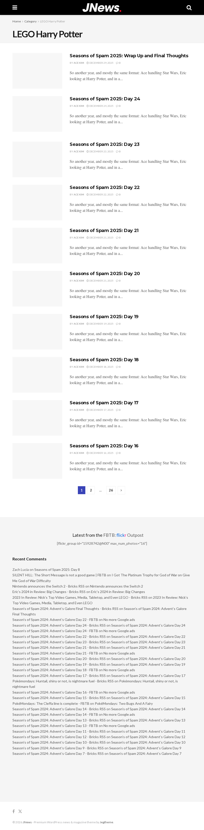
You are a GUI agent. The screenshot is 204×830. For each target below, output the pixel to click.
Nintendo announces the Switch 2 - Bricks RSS (48, 586)
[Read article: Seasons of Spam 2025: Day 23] (37, 159)
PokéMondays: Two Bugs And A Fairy (124, 703)
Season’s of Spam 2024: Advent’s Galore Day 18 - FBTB (55, 670)
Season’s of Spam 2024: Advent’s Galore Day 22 (148, 636)
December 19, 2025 (101, 323)
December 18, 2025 (101, 366)
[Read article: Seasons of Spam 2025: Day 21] (37, 245)
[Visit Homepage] (102, 7)
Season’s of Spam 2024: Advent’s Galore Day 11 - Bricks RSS (59, 731)
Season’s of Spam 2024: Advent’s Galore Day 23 (148, 642)
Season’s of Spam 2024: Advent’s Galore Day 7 (145, 753)
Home (16, 21)
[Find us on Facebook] (13, 811)
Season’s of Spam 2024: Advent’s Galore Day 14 (148, 709)
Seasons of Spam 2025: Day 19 (104, 316)
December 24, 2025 (101, 105)
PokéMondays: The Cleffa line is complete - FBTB (50, 703)
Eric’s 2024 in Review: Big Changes (118, 592)
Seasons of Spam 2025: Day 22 (105, 187)
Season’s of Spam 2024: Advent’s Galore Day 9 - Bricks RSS (58, 748)
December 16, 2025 (101, 452)
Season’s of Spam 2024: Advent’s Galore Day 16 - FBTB (55, 692)
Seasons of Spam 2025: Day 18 (104, 359)
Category (30, 21)
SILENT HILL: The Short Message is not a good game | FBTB (59, 575)
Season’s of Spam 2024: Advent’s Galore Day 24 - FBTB (55, 631)
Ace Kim (79, 62)
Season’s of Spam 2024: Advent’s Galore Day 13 (148, 720)
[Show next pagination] (121, 490)
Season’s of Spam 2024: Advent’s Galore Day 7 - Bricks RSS (58, 753)
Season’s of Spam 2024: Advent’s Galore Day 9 (145, 748)
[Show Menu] (14, 7)
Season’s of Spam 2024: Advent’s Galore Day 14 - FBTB (55, 714)
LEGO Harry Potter (52, 21)
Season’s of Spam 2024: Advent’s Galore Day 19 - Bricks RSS (59, 664)
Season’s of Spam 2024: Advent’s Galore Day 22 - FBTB (55, 619)
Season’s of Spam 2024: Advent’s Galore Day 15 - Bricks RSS (59, 698)
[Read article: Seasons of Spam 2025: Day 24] (37, 114)
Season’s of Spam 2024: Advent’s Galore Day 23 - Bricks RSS (59, 642)
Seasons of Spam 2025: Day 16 (104, 446)
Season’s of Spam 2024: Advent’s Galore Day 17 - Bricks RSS (59, 675)
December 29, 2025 (101, 62)
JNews (27, 822)
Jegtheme (106, 822)
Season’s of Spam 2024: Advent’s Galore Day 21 (148, 647)
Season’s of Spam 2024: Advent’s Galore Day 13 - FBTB (55, 725)
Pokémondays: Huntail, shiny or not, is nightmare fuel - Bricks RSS (63, 681)
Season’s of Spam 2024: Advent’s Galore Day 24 (148, 625)
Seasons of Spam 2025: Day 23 (105, 144)
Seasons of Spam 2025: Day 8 (57, 569)
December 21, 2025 (101, 237)
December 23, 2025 (101, 151)
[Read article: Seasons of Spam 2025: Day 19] (37, 332)
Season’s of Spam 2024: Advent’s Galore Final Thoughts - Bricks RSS (65, 608)
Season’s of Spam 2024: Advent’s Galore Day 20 (148, 658)
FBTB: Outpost (123, 535)
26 (111, 490)
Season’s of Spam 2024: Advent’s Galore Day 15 (148, 698)
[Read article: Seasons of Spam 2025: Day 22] (37, 202)
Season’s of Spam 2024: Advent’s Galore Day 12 (148, 737)
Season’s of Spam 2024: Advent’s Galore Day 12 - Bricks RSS (59, 737)
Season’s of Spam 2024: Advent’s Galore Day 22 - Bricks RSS (59, 636)
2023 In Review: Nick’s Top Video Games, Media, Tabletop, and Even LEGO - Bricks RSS (80, 597)
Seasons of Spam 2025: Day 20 (105, 273)
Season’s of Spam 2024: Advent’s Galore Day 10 (148, 742)
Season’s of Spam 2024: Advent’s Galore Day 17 (148, 675)
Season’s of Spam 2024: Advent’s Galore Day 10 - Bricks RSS (59, 742)
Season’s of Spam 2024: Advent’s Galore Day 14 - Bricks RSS (59, 709)
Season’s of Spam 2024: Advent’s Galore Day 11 (148, 731)
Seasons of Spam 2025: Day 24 (105, 99)
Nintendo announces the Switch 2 (116, 586)
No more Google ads (119, 619)
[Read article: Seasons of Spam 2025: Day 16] (37, 461)
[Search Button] (189, 7)
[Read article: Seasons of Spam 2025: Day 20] (37, 288)
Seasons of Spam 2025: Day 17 (104, 403)
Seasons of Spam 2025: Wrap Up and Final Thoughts (129, 56)
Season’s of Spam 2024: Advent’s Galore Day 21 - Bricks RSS (59, 647)
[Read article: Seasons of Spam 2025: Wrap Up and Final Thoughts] (37, 71)
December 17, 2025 (101, 409)
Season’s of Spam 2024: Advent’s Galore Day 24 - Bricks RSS (59, 625)
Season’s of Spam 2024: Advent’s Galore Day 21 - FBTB (55, 653)
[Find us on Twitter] (20, 811)
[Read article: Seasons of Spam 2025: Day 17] (37, 418)
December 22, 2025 (101, 194)
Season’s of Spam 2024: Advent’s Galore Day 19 (148, 664)
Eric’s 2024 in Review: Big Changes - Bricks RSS (49, 592)
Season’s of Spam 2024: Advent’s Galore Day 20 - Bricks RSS (59, 658)
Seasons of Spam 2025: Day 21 (104, 230)
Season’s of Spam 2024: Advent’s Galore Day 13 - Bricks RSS (59, 720)
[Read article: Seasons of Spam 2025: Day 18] (37, 375)
